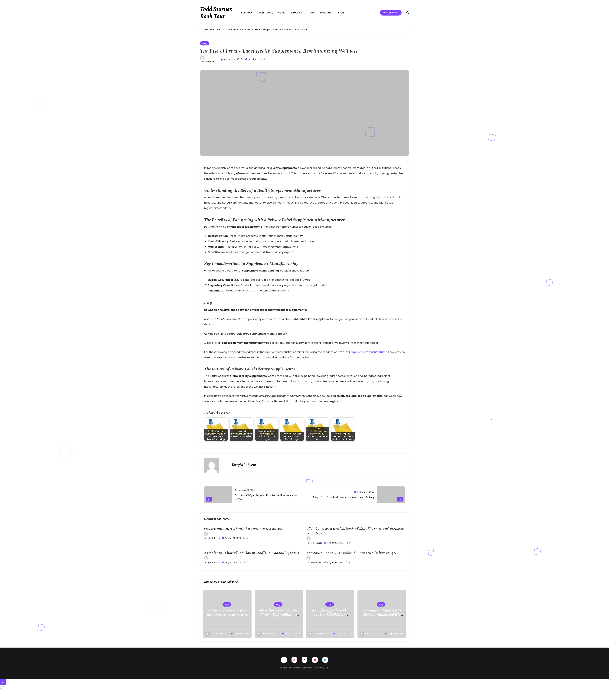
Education (326, 12)
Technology (265, 12)
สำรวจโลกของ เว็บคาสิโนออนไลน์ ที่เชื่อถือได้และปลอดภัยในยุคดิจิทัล (251, 553)
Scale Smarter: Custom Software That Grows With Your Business (243, 528)
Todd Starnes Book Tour (216, 13)
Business (247, 12)
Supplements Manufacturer (369, 352)
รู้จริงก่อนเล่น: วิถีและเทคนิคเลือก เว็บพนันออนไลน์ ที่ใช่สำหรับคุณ (351, 553)
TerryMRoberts (208, 61)
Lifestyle (296, 12)
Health (282, 12)
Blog (341, 12)
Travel (311, 12)
